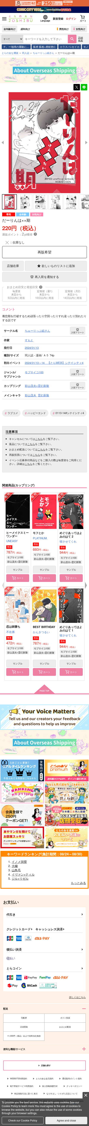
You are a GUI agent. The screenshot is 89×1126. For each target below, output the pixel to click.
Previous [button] (2, 142)
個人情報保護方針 (50, 1086)
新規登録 (58, 18)
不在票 (10, 632)
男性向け (64, 29)
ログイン (71, 18)
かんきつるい (41, 632)
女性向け (80, 29)
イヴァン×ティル (23, 874)
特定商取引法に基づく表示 (26, 1093)
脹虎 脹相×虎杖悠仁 (44, 46)
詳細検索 (80, 39)
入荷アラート (77, 332)
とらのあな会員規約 (44, 1078)
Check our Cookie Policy (22, 1120)
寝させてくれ (68, 541)
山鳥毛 (16, 870)
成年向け (25, 29)
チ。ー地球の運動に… (16, 46)
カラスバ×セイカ (69, 46)
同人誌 (25, 52)
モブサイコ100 (15, 557)
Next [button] (86, 142)
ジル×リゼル (20, 878)
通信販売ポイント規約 (72, 1078)
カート (20, 578)
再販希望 (44, 252)
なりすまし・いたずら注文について (62, 1093)
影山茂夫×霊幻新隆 (17, 561)
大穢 (15, 866)
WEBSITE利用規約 (18, 1078)
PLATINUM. (40, 538)
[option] (44, 142)
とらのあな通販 (10, 52)
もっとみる (78, 883)
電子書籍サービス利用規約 (21, 1086)
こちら (39, 438)
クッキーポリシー (74, 1086)
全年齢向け (10, 29)
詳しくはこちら (77, 997)
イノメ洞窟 (19, 861)
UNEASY (12, 541)
